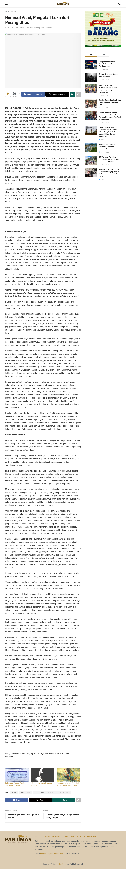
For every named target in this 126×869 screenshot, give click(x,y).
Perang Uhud (39, 792)
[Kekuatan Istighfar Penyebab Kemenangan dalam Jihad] (68, 775)
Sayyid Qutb (65, 792)
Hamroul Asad (25, 792)
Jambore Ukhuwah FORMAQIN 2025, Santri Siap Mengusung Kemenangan (108, 88)
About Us (38, 836)
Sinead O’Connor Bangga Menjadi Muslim (108, 75)
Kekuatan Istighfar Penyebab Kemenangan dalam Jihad (68, 784)
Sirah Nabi (29, 27)
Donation (74, 836)
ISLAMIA (14, 11)
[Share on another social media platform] (78, 94)
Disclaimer (56, 836)
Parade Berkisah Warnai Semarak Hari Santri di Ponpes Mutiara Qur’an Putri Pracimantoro (110, 115)
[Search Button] (119, 3)
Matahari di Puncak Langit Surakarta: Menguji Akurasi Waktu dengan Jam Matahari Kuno (109, 172)
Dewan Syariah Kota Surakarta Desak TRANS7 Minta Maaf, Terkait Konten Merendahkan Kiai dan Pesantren (109, 131)
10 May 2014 (9, 27)
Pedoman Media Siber (88, 836)
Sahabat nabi (52, 792)
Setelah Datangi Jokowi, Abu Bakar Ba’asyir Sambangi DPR (110, 102)
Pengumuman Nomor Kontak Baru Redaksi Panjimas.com (107, 63)
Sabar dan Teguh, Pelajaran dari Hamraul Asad (16, 784)
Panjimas (62, 864)
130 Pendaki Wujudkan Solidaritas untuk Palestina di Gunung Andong (109, 159)
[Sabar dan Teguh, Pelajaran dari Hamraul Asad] (17, 775)
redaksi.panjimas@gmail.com (51, 853)
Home (7, 11)
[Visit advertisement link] (103, 29)
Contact (47, 836)
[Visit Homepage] (63, 3)
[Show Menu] (6, 3)
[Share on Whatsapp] (72, 94)
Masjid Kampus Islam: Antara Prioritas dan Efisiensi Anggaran (107, 146)
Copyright (65, 836)
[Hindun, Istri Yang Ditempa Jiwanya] (42, 775)
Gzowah (14, 792)
